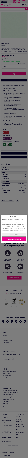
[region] (14, 229)
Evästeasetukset (14, 234)
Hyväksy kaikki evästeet (14, 239)
